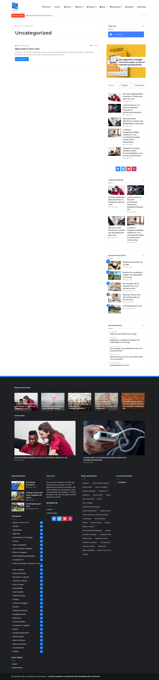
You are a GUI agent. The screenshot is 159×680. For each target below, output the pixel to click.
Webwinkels (116, 7)
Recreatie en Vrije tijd (21, 577)
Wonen (68, 7)
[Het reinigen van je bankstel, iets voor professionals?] (114, 286)
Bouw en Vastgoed (20, 552)
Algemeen (16, 534)
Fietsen (15, 541)
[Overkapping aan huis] (114, 309)
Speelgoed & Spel (19, 614)
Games (15, 629)
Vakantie (92, 7)
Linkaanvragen (16, 667)
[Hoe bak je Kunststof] (17, 485)
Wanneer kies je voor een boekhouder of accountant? (132, 297)
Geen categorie (18, 570)
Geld (57, 7)
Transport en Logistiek (21, 625)
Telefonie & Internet (20, 610)
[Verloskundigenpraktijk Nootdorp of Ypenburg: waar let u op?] (114, 97)
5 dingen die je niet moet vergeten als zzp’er (34, 495)
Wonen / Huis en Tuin (21, 522)
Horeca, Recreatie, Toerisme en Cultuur (27, 563)
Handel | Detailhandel (21, 633)
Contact (14, 664)
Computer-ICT (18, 560)
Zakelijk (130, 7)
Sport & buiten (18, 592)
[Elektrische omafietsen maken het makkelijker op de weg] (114, 275)
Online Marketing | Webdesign (24, 556)
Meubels (16, 607)
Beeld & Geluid (18, 636)
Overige (16, 599)
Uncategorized (18, 648)
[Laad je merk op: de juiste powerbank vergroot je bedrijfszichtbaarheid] (114, 108)
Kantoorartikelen (19, 622)
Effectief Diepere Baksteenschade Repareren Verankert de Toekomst (106, 405)
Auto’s (79, 7)
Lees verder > (22, 59)
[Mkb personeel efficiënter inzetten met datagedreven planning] (114, 121)
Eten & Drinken (18, 584)
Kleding (15, 651)
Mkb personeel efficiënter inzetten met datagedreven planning (49, 15)
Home (18, 26)
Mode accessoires (19, 644)
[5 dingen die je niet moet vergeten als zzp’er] (17, 495)
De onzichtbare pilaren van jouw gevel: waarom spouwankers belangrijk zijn (133, 405)
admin (19, 45)
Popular (124, 85)
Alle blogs (142, 7)
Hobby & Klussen (19, 596)
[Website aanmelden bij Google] (114, 265)
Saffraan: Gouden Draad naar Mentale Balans (52, 407)
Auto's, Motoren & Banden (22, 548)
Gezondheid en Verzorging (22, 537)
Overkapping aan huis (132, 306)
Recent (111, 85)
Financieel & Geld (19, 573)
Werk (103, 7)
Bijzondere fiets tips (27, 48)
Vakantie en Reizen (20, 581)
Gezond (47, 7)
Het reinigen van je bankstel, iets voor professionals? (131, 286)
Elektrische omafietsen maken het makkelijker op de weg (133, 274)
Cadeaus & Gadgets (20, 603)
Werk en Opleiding (19, 545)
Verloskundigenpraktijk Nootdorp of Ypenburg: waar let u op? (133, 96)
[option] (26, 402)
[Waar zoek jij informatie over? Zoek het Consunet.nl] (15, 6)
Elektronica (17, 618)
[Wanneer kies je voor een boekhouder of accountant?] (114, 298)
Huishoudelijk (18, 588)
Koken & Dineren (19, 640)
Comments (139, 85)
